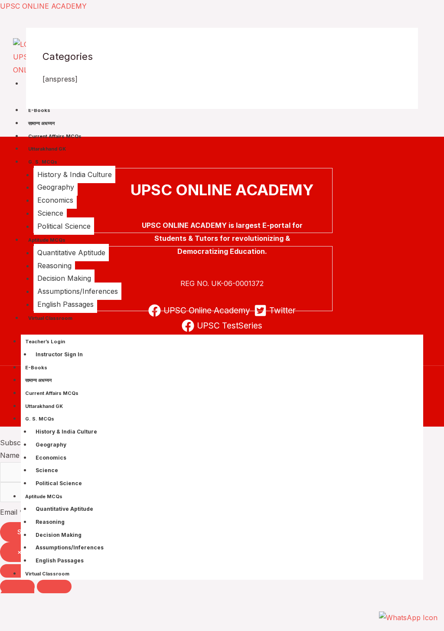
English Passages (65, 304)
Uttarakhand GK (47, 149)
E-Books (39, 110)
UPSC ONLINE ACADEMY (43, 6)
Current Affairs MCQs (55, 136)
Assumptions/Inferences (77, 291)
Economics (55, 200)
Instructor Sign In (59, 354)
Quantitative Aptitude (71, 252)
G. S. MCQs (42, 162)
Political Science (64, 226)
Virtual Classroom (50, 318)
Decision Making (64, 278)
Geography (55, 187)
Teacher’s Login (45, 342)
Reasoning (54, 265)
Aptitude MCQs (46, 240)
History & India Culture (74, 174)
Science (50, 213)
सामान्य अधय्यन (41, 123)
